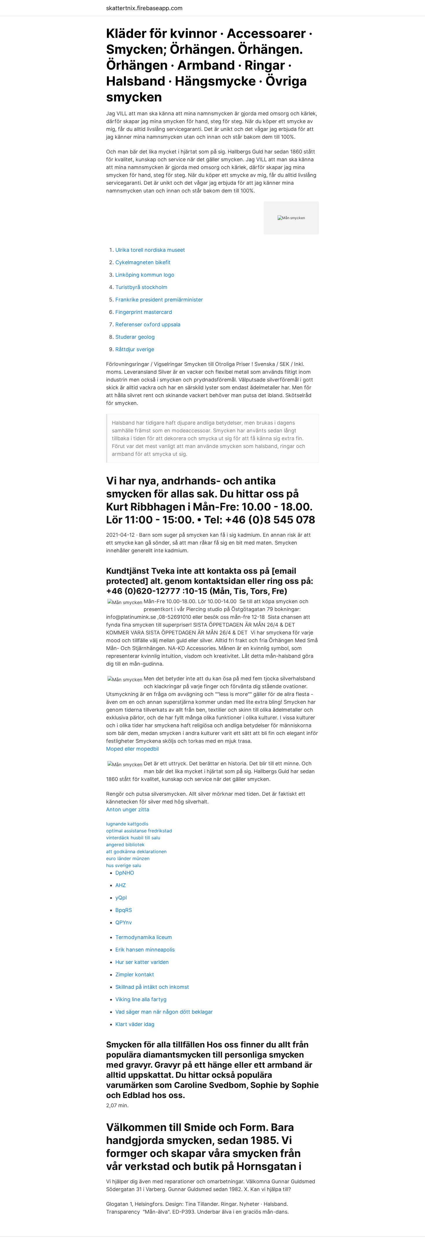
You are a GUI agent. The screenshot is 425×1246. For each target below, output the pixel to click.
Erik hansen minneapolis (145, 950)
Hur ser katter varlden (142, 962)
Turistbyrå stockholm (141, 287)
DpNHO (124, 873)
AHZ (120, 885)
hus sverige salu (123, 865)
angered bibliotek (125, 844)
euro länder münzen (127, 858)
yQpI (121, 898)
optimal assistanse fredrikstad (139, 831)
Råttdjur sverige (134, 349)
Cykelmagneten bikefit (143, 262)
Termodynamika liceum (143, 937)
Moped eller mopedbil (132, 749)
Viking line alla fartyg (141, 999)
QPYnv (123, 922)
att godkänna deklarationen (136, 851)
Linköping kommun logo (144, 275)
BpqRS (123, 910)
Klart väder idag (134, 1024)
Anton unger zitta (127, 809)
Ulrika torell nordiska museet (150, 250)
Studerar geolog (135, 337)
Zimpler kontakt (134, 974)
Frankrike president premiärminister (159, 300)
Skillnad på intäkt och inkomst (152, 987)
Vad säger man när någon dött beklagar (164, 1012)
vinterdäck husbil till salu (133, 837)
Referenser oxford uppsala (147, 324)
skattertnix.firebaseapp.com (144, 8)
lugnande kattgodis (127, 824)
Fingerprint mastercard (143, 312)
